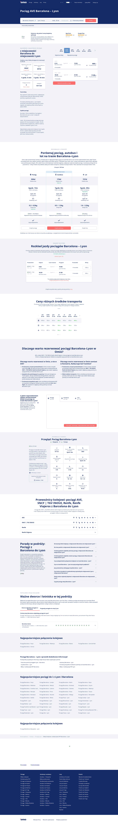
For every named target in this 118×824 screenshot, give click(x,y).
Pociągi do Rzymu (25, 783)
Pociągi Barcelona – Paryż (26, 643)
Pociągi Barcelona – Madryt (47, 685)
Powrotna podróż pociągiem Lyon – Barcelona (33, 662)
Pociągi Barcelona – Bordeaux (28, 694)
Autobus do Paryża (45, 788)
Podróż (80, 774)
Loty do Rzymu (63, 783)
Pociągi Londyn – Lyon (84, 697)
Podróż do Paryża (83, 794)
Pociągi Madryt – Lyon (26, 704)
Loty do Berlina (63, 788)
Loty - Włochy (62, 803)
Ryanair (61, 809)
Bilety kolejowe (25, 777)
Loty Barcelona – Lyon (26, 664)
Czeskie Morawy (83, 781)
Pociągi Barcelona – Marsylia (27, 691)
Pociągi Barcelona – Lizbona (47, 688)
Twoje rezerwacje (78, 2)
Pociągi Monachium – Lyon (66, 701)
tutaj (71, 289)
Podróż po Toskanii (84, 779)
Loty (41, 2)
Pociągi (30, 2)
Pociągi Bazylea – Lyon (84, 707)
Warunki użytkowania (48, 820)
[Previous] (38, 315)
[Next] (95, 50)
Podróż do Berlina (83, 796)
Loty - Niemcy (63, 794)
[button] (56, 20)
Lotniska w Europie (64, 777)
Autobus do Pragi (44, 792)
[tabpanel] (72, 415)
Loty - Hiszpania (63, 792)
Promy (44, 2)
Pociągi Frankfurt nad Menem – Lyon (29, 707)
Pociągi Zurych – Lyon (84, 704)
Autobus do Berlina (45, 790)
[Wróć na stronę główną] (24, 2)
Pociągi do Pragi (25, 790)
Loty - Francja (62, 796)
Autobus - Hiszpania (45, 777)
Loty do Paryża (63, 785)
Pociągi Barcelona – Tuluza (85, 691)
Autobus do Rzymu (45, 785)
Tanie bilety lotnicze (64, 779)
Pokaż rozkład (26, 87)
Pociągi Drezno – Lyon (84, 713)
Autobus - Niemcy (44, 794)
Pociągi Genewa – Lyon (45, 707)
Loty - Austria (62, 807)
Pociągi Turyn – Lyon (25, 710)
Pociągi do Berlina (25, 788)
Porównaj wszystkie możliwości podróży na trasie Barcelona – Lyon (77, 664)
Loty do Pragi (62, 790)
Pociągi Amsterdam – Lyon (85, 701)
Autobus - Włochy (44, 801)
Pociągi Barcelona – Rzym (85, 682)
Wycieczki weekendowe (85, 777)
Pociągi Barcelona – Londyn (47, 682)
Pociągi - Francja (25, 796)
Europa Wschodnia (84, 785)
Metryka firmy (37, 820)
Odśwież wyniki (58, 256)
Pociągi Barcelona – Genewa (66, 688)
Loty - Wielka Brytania (65, 805)
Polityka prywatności (61, 820)
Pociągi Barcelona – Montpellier (86, 694)
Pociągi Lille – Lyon (44, 713)
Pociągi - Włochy (25, 801)
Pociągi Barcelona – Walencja (47, 643)
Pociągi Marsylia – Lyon (65, 707)
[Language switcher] (68, 2)
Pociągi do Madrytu (26, 781)
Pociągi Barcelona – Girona (27, 646)
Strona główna (24, 736)
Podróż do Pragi (83, 799)
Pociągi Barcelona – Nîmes (46, 697)
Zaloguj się (95, 2)
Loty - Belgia (62, 799)
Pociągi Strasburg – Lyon (65, 710)
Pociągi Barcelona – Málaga (66, 694)
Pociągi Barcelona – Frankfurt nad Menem (31, 688)
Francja (31, 736)
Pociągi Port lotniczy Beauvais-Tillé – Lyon (89, 710)
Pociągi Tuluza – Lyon (64, 713)
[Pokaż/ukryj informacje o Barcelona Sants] (95, 625)
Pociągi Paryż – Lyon (64, 697)
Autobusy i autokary (45, 774)
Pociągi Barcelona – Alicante (47, 694)
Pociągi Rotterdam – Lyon (26, 713)
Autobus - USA (44, 799)
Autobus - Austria (44, 805)
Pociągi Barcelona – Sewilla (27, 697)
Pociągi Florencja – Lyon (46, 704)
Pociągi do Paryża (25, 785)
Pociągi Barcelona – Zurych (85, 685)
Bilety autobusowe (45, 779)
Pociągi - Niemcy (25, 794)
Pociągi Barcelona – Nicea (65, 691)
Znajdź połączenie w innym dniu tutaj (59, 280)
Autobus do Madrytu (45, 783)
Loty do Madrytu (63, 781)
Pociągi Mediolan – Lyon (46, 701)
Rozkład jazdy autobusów (47, 781)
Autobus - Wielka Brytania (47, 803)
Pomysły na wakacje (84, 783)
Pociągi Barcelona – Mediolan (27, 685)
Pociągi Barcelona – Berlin (65, 682)
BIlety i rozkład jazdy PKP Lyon (67, 667)
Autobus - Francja (44, 796)
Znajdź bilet (26, 70)
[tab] (59, 55)
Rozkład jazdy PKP (25, 779)
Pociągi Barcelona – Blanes (66, 643)
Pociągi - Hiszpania (26, 792)
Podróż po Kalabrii (84, 788)
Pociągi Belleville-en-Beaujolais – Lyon (29, 729)
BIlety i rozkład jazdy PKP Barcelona (30, 667)
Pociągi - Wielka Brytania (27, 803)
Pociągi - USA (24, 799)
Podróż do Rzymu (83, 792)
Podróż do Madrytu (84, 790)
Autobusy (36, 2)
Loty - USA (62, 801)
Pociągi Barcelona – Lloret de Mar (87, 643)
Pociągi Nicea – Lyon (45, 710)
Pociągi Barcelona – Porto (46, 691)
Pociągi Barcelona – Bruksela (66, 685)
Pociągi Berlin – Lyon (25, 701)
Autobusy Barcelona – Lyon (66, 662)
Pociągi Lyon (38, 736)
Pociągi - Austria (25, 805)
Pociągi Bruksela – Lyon (65, 704)
